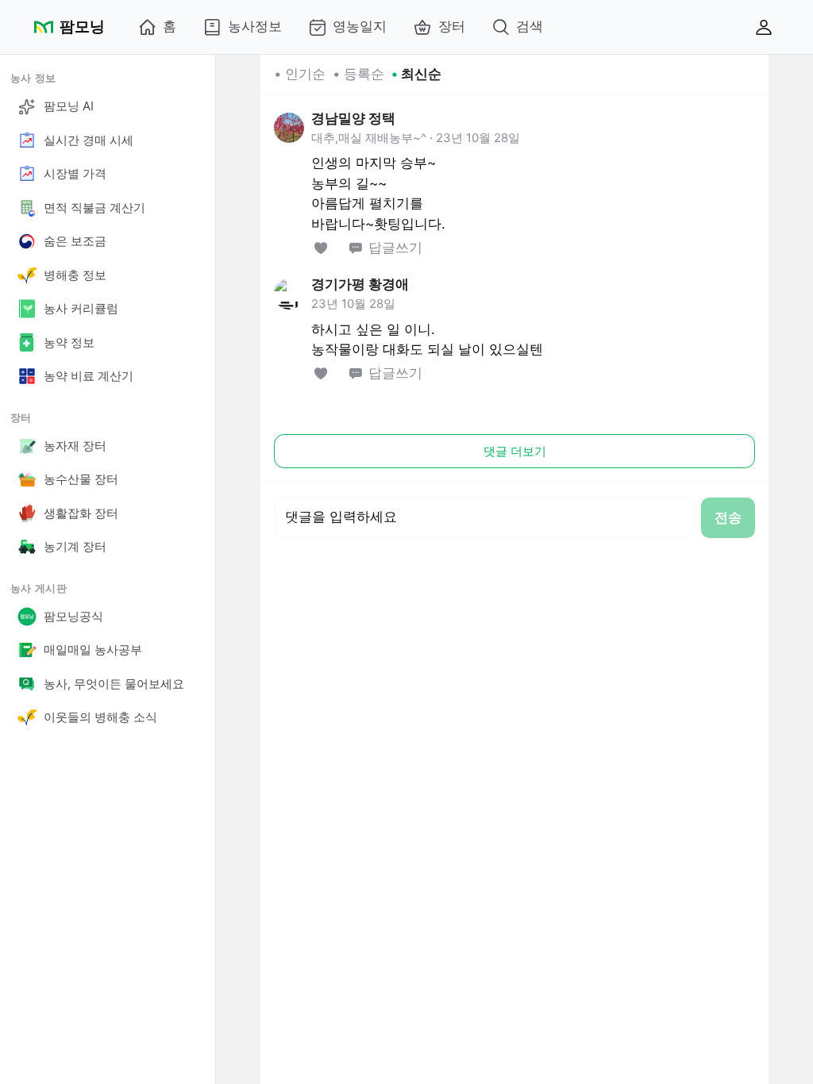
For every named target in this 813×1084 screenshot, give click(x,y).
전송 (728, 517)
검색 (529, 26)
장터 (451, 26)
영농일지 (360, 26)
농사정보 (255, 26)
